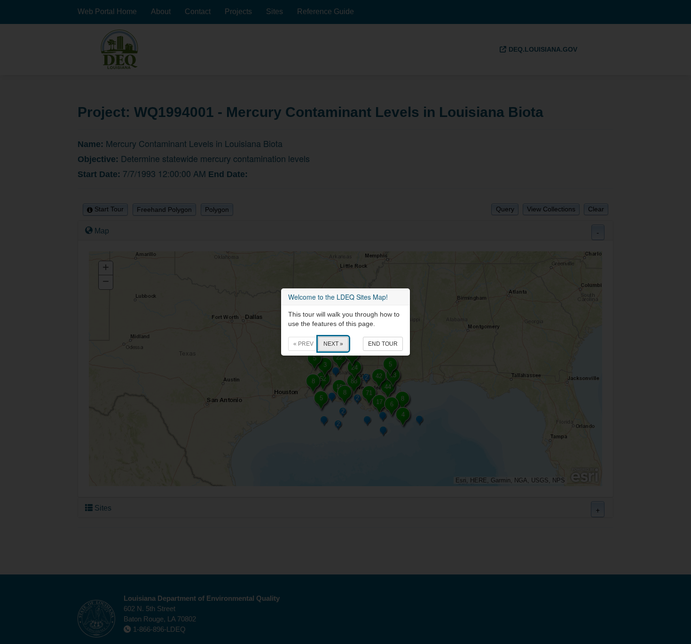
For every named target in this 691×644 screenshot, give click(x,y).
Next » (333, 344)
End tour (383, 344)
